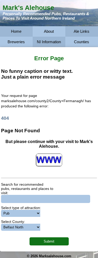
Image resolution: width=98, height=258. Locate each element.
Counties (81, 42)
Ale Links (81, 31)
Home (16, 31)
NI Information (49, 42)
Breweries (16, 42)
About (49, 31)
